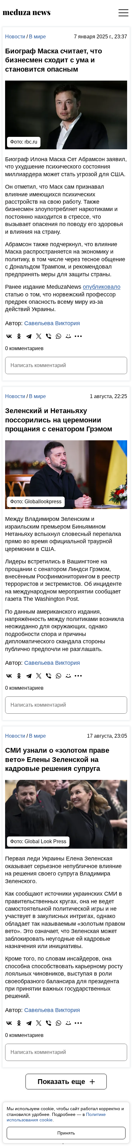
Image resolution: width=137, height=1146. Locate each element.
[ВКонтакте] (9, 336)
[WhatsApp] (58, 336)
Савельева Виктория (52, 323)
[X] (39, 336)
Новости (15, 36)
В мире (37, 36)
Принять (66, 1132)
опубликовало (101, 287)
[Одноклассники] (19, 336)
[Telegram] (29, 336)
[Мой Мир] (68, 336)
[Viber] (49, 336)
